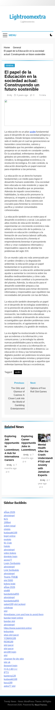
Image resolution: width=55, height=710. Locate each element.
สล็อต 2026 (9, 512)
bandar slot (9, 621)
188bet (7, 522)
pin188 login (10, 652)
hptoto (7, 546)
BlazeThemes (41, 705)
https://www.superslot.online (18, 628)
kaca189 (8, 682)
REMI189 (8, 642)
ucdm (18, 372)
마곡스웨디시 (10, 669)
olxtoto (7, 529)
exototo (7, 539)
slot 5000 (8, 580)
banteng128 (10, 676)
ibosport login (10, 665)
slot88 (7, 590)
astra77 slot (9, 686)
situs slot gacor (11, 635)
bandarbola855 (11, 594)
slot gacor (9, 645)
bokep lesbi (9, 584)
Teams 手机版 (11, 577)
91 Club (8, 543)
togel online (10, 536)
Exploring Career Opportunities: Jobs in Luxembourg (30, 443)
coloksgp (8, 607)
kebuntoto (9, 631)
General (10, 65)
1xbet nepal (10, 526)
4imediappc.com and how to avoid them (23, 614)
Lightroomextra (27, 16)
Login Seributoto (12, 563)
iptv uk (7, 662)
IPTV (6, 672)
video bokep (10, 553)
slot (5, 611)
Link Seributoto (11, 570)
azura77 (8, 560)
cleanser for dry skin (14, 659)
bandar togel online (13, 618)
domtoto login (10, 556)
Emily (9, 95)
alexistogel (9, 515)
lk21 (6, 519)
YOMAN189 (10, 638)
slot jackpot (19, 604)
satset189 (9, 604)
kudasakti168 (10, 532)
